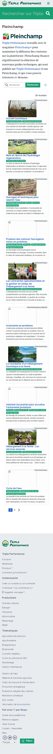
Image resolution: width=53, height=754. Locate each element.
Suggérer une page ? (14, 592)
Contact (6, 728)
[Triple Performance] (21, 3)
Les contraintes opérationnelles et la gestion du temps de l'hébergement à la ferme (25, 284)
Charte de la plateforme (13, 715)
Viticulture (7, 612)
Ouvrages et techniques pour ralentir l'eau (22, 198)
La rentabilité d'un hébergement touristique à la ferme (24, 365)
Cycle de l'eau (14, 488)
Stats (4, 733)
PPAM (4, 625)
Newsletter (17, 728)
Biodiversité (7, 649)
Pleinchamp (22, 47)
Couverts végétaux (11, 654)
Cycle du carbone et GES (14, 658)
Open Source (8, 724)
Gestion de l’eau (10, 673)
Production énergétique (13, 687)
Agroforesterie (9, 640)
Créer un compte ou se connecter (18, 583)
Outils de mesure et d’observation (18, 682)
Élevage (6, 607)
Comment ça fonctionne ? (14, 572)
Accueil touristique (16, 118)
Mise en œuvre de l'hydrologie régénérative (23, 156)
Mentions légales (10, 720)
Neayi (23, 709)
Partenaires (7, 564)
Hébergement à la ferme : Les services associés (22, 447)
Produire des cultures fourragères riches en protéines (25, 240)
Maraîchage (7, 621)
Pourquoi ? (7, 568)
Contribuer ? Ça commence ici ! (17, 588)
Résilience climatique (12, 695)
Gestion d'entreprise (12, 667)
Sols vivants (7, 700)
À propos (6, 559)
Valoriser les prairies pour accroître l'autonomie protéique (25, 406)
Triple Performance (14, 43)
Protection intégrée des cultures (17, 691)
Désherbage (8, 662)
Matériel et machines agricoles (17, 678)
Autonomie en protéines (19, 325)
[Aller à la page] (48, 13)
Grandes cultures (10, 603)
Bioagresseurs (9, 645)
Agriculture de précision (14, 636)
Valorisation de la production (16, 704)
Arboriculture (8, 616)
